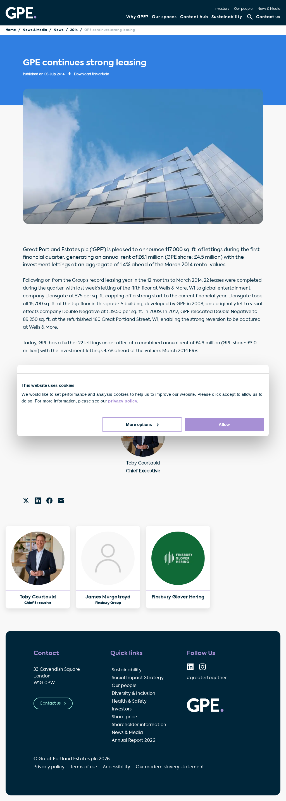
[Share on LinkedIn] (190, 666)
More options (139, 424)
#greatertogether (207, 678)
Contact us (268, 17)
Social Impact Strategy (138, 678)
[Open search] (250, 17)
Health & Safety (129, 701)
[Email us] (61, 500)
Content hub (194, 17)
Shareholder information (139, 725)
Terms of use (83, 767)
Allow (224, 424)
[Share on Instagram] (202, 666)
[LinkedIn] (38, 500)
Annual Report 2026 (133, 740)
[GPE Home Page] (21, 13)
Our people (243, 9)
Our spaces (164, 17)
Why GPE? (137, 17)
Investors (221, 9)
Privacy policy (49, 767)
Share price (124, 717)
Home (11, 30)
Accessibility (116, 767)
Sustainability (226, 17)
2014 (74, 30)
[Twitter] (26, 500)
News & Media (269, 9)
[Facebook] (49, 500)
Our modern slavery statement (170, 767)
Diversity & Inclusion (133, 693)
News (58, 30)
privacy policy (122, 401)
